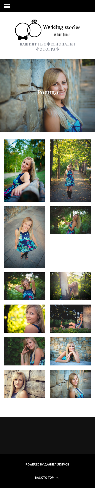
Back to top (45, 477)
